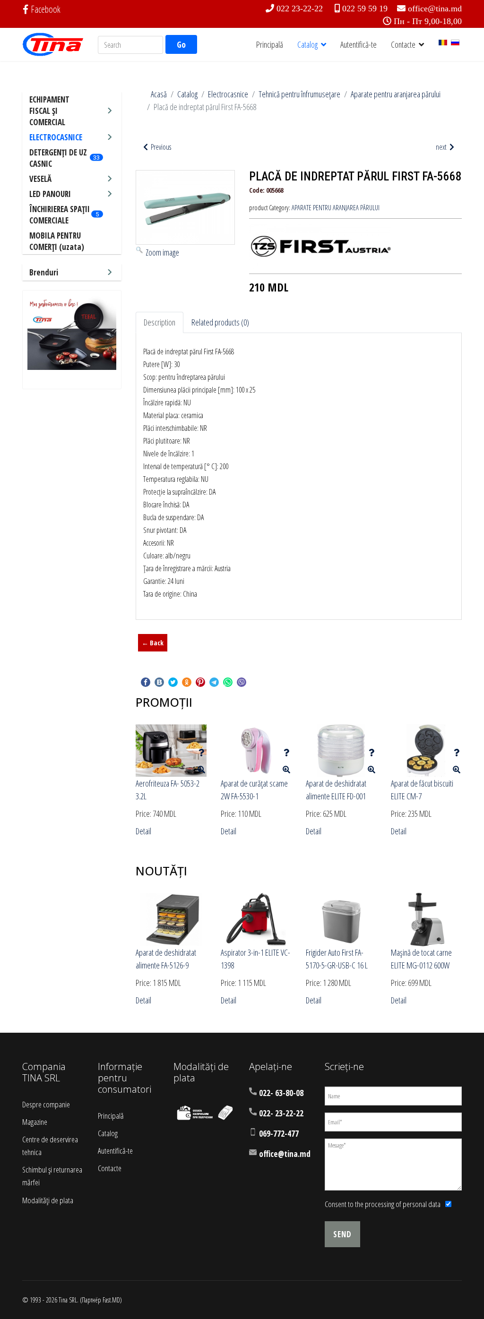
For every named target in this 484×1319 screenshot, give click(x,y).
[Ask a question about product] (201, 753)
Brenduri (43, 272)
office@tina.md (435, 8)
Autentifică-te (358, 44)
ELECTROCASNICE (55, 137)
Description (159, 322)
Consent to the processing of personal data (383, 1204)
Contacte (403, 44)
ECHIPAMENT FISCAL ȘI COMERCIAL (49, 111)
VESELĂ (40, 178)
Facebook (45, 9)
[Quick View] (201, 770)
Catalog (307, 44)
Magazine (34, 1121)
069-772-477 (279, 1133)
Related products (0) (220, 322)
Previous (160, 147)
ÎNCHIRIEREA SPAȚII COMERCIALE (59, 215)
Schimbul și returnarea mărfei (52, 1176)
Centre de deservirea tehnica (50, 1145)
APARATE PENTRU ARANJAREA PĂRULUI (336, 207)
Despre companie (46, 1104)
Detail (143, 831)
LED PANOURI (50, 193)
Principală (269, 44)
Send (342, 1234)
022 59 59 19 (365, 8)
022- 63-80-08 (281, 1093)
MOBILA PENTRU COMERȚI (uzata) (56, 241)
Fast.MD (111, 1299)
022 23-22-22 (300, 8)
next (442, 147)
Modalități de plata (47, 1200)
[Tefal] (71, 332)
